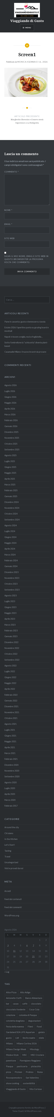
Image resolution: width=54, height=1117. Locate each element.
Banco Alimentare (33, 998)
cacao (16, 1003)
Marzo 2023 (9, 625)
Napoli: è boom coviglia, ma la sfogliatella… (23, 337)
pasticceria (22, 1066)
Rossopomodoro (14, 1077)
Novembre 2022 (11, 648)
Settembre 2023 (11, 589)
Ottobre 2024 (10, 513)
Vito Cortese (35, 1089)
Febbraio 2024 (11, 560)
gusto (9, 1037)
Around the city (11, 827)
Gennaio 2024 (10, 566)
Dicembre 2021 (11, 706)
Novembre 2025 (11, 438)
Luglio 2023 (9, 601)
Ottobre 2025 (10, 444)
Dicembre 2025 (11, 432)
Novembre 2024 (11, 508)
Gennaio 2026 (10, 426)
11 (14, 951)
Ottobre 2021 (10, 718)
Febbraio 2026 (11, 420)
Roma (40, 1072)
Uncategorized (11, 862)
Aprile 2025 (9, 479)
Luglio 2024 (9, 531)
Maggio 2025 (10, 473)
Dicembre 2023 (11, 572)
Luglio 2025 (9, 461)
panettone (11, 1060)
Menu (28, 27)
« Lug (6, 972)
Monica (21, 62)
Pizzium (18, 1072)
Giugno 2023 (10, 607)
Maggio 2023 (10, 613)
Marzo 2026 (9, 414)
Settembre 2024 (11, 519)
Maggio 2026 (10, 403)
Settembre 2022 (11, 660)
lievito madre (29, 1037)
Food (39, 1026)
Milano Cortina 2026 (27, 1043)
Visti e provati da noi (13, 868)
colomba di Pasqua (28, 1015)
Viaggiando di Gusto (27, 21)
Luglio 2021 (9, 730)
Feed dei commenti (13, 907)
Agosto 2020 (10, 782)
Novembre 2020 (11, 770)
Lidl (17, 1037)
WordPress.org (11, 915)
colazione (10, 1015)
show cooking (12, 1083)
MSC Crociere (37, 1055)
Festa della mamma (15, 1026)
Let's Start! (9, 845)
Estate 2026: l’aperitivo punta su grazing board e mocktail (26, 329)
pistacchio (36, 1066)
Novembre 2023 (11, 578)
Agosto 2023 (10, 595)
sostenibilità (29, 1083)
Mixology (34, 1049)
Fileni (30, 1026)
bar (7, 1003)
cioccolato (36, 1003)
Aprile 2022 (9, 689)
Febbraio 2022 (11, 695)
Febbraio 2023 (11, 630)
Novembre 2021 (11, 712)
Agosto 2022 (10, 665)
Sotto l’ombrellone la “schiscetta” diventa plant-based (26, 344)
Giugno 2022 (10, 677)
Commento (11, 172)
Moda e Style (12, 1055)
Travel (7, 856)
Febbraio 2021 (11, 759)
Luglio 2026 (9, 391)
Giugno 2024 (10, 537)
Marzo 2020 (9, 800)
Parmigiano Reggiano (30, 1060)
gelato (41, 1032)
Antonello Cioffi (13, 998)
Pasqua (9, 1066)
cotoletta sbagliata (15, 1020)
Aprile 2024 (9, 548)
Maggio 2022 (10, 683)
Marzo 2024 (9, 554)
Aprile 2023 (9, 619)
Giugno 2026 (10, 397)
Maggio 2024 (10, 543)
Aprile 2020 (9, 794)
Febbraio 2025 (11, 490)
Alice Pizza (11, 992)
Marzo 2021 (9, 753)
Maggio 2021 (10, 741)
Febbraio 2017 (11, 806)
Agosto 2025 (10, 455)
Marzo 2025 (9, 484)
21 (33, 956)
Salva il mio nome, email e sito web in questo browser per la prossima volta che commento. (26, 259)
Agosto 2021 (10, 724)
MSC (24, 1055)
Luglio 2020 (9, 788)
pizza (8, 1072)
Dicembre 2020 (11, 765)
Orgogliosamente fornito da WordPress (26, 1107)
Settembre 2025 (11, 449)
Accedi (7, 891)
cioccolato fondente (15, 1009)
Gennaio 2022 (10, 700)
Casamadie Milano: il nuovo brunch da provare (25, 352)
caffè (24, 1003)
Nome (8, 210)
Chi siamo (8, 833)
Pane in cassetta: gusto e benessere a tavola (25, 321)
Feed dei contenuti (13, 899)
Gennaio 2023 (10, 636)
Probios (29, 1072)
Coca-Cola (34, 1009)
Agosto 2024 (10, 525)
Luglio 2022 (9, 671)
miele (41, 1037)
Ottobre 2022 (10, 654)
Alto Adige (25, 992)
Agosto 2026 (10, 385)
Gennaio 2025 (10, 496)
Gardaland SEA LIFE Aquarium (20, 1032)
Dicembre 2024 (11, 502)
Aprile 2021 (9, 747)
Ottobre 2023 (10, 584)
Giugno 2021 (10, 735)
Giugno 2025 (10, 467)
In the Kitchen (11, 839)
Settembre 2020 (11, 776)
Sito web (9, 238)
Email (8, 224)
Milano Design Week (16, 1049)
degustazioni (34, 1020)
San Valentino (32, 1077)
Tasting (7, 851)
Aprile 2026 (9, 408)
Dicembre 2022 (11, 642)
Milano (9, 1043)
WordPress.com (34, 1111)
